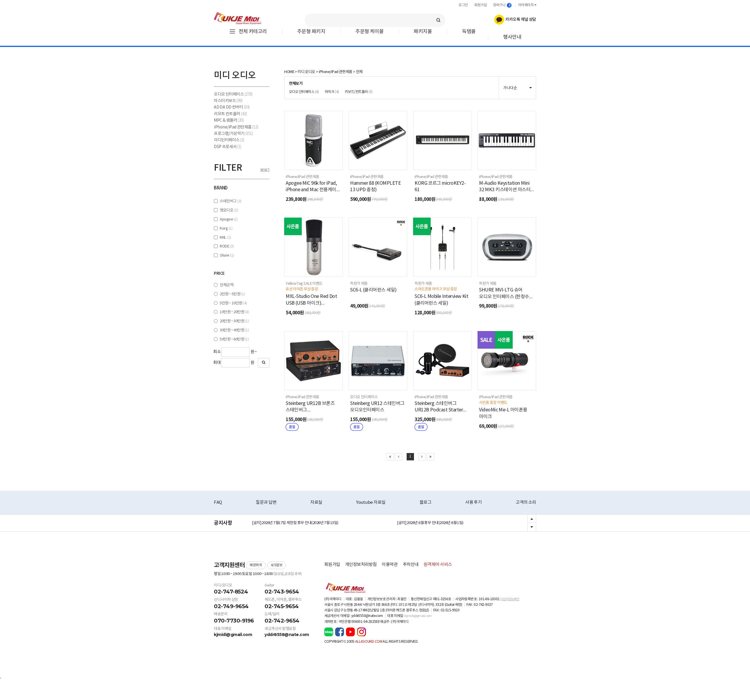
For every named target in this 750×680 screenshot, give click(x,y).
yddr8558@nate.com (287, 634)
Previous (531, 519)
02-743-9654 (282, 592)
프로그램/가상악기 (233, 133)
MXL (225, 237)
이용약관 (390, 564)
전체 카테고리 (253, 32)
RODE (227, 246)
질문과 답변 (266, 502)
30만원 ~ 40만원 (234, 330)
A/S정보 (276, 565)
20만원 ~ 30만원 (234, 321)
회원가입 (480, 5)
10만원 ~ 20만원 (234, 312)
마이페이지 (526, 5)
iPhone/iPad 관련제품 (236, 127)
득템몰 (469, 31)
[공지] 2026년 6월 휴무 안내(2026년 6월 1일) (430, 523)
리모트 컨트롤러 (230, 114)
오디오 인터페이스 (233, 94)
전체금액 (226, 285)
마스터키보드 (228, 101)
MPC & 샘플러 (228, 120)
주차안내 (411, 564)
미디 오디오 (306, 72)
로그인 (463, 5)
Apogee (229, 219)
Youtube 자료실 (370, 502)
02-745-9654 (282, 606)
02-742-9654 (282, 621)
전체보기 (295, 83)
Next (531, 527)
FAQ (218, 502)
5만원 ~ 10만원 (233, 303)
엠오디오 (229, 210)
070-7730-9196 (234, 621)
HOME (289, 72)
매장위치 (256, 565)
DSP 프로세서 (227, 147)
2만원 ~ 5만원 (232, 294)
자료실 (316, 502)
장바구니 (501, 5)
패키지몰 (423, 31)
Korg (226, 228)
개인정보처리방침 (361, 564)
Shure (227, 255)
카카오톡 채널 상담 (520, 19)
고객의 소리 (526, 502)
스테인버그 (230, 201)
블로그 (426, 502)
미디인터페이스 (229, 140)
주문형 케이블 (369, 31)
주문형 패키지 (311, 31)
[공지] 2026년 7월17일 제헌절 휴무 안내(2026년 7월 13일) (295, 523)
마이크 (332, 92)
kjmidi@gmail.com (233, 634)
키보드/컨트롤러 (359, 92)
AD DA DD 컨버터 (232, 107)
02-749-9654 (231, 606)
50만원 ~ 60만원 (234, 339)
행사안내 (512, 37)
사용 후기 (473, 502)
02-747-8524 (231, 592)
